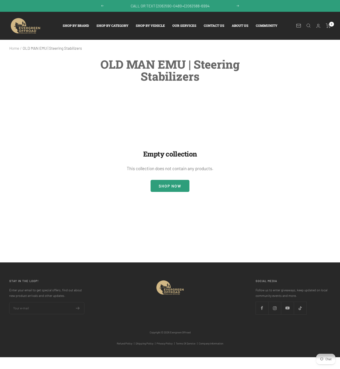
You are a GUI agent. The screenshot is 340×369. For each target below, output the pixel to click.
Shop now (170, 186)
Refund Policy (125, 343)
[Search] (308, 26)
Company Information (211, 343)
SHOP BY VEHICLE (150, 25)
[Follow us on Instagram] (274, 308)
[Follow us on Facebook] (262, 308)
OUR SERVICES (184, 25)
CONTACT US (214, 25)
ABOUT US (240, 25)
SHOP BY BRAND (76, 25)
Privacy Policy (166, 343)
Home (14, 48)
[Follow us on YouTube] (287, 308)
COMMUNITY (266, 25)
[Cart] (328, 25)
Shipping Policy (145, 343)
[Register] (78, 308)
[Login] (318, 26)
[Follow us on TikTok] (300, 308)
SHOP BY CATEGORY (112, 25)
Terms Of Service (187, 343)
